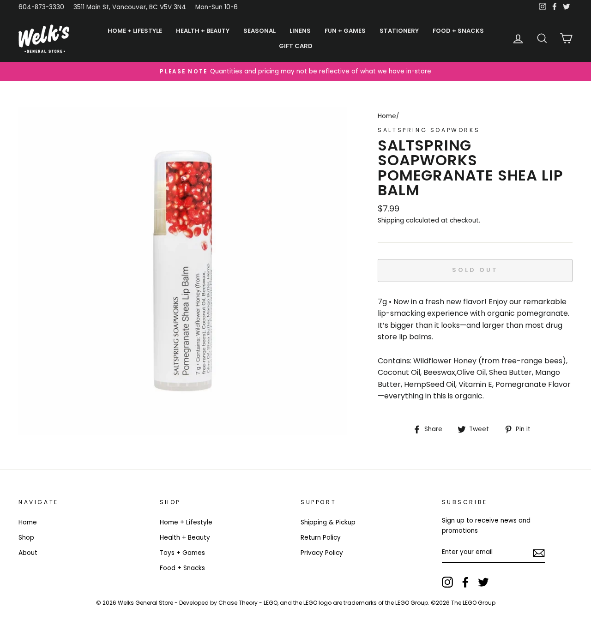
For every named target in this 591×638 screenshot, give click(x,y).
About (27, 552)
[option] (295, 71)
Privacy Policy (322, 552)
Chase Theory (238, 603)
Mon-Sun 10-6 (216, 7)
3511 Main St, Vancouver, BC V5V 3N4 (129, 7)
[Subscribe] (539, 553)
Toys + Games (182, 552)
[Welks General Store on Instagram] (447, 582)
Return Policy (321, 537)
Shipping (391, 220)
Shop (26, 537)
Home (387, 116)
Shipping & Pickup (328, 522)
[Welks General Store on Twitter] (483, 582)
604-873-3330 (41, 7)
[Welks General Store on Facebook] (465, 582)
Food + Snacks (182, 568)
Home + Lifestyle (186, 522)
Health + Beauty (185, 537)
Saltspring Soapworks (429, 130)
